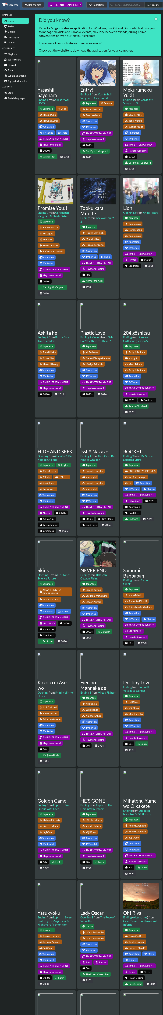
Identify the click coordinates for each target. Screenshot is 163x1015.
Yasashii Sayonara (47, 92)
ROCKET (132, 451)
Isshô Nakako (94, 451)
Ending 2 (43, 212)
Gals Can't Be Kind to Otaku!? (96, 339)
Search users (14, 59)
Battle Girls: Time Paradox (54, 339)
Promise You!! (52, 208)
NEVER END (93, 570)
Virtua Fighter (107, 692)
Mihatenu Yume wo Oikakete (140, 803)
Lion (127, 208)
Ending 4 (128, 100)
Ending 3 (85, 94)
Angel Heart (150, 212)
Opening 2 (129, 212)
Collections (98, 4)
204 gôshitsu (136, 333)
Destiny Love (136, 682)
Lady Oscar (92, 913)
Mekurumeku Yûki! (137, 92)
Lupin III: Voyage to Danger (136, 688)
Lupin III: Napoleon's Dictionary (137, 812)
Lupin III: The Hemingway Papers (96, 807)
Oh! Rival (133, 913)
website (63, 50)
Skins (43, 570)
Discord (11, 65)
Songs (10, 20)
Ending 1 (43, 100)
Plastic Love (92, 333)
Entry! (86, 90)
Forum (10, 70)
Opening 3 (44, 575)
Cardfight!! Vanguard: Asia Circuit (96, 96)
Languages (13, 37)
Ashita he (47, 333)
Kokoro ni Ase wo (52, 685)
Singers (11, 31)
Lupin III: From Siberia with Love (54, 807)
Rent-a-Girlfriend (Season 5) (136, 339)
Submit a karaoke (16, 75)
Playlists (12, 54)
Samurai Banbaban (133, 573)
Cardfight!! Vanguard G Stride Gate (53, 214)
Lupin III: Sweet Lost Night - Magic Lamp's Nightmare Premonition (55, 921)
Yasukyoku (49, 913)
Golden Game (52, 801)
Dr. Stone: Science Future (138, 458)
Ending (84, 218)
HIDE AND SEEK (55, 451)
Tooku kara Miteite (91, 210)
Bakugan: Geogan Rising (94, 576)
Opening (43, 456)
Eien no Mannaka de (93, 685)
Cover (96, 337)
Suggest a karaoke (17, 81)
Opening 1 (86, 917)
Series (10, 26)
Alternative (140, 917)
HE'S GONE (92, 801)
